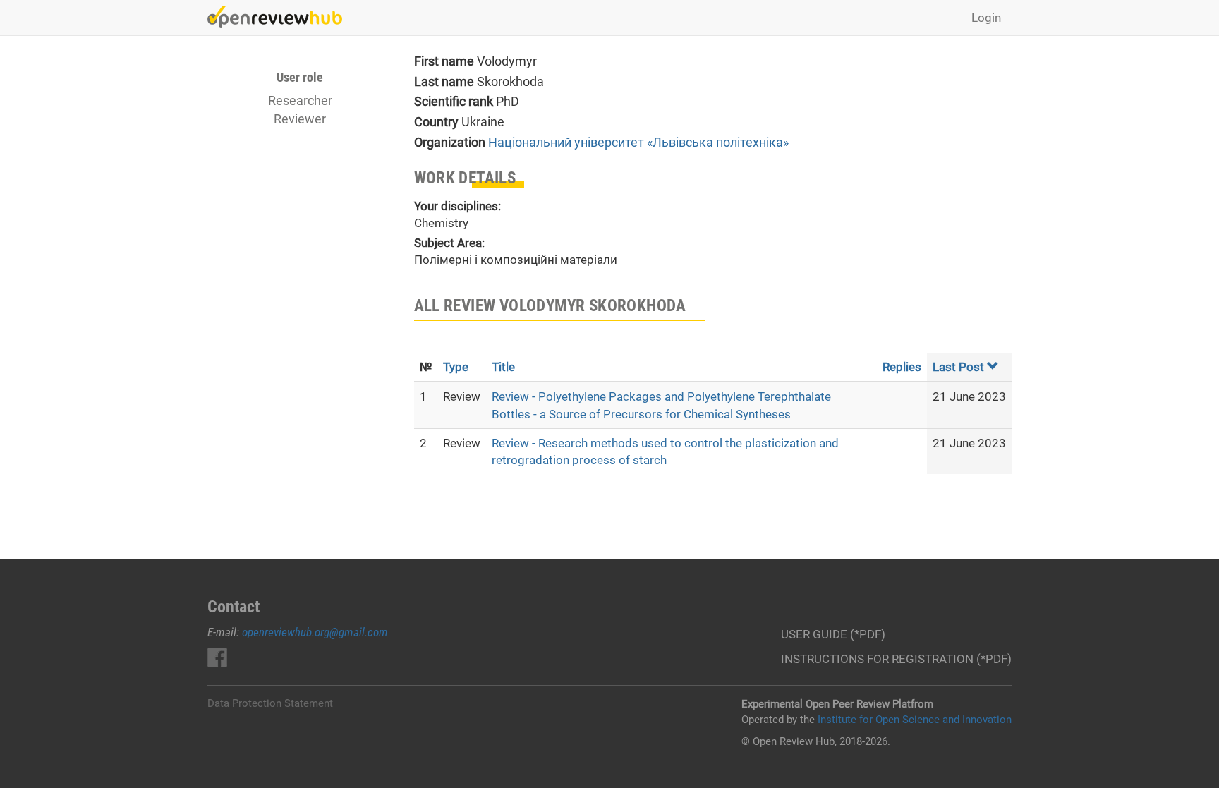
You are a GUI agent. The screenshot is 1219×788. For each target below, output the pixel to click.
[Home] (280, 17)
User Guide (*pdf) (833, 634)
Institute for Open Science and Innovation (915, 719)
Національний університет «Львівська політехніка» (638, 142)
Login (986, 18)
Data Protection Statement (270, 703)
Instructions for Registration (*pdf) (896, 659)
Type (455, 367)
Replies (902, 367)
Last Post (958, 367)
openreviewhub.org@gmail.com (315, 632)
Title (503, 367)
